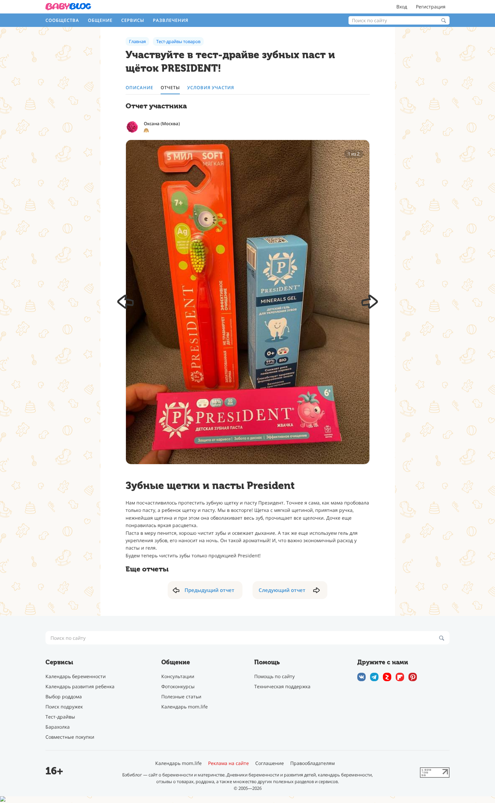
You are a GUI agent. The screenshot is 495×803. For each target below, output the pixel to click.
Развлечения (170, 20)
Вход (401, 6)
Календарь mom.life (184, 706)
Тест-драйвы (60, 716)
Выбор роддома (63, 696)
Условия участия (210, 88)
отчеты (170, 88)
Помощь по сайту (274, 676)
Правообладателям (312, 763)
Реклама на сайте (228, 763)
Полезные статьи (181, 696)
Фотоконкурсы (178, 686)
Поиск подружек (64, 706)
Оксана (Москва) (162, 123)
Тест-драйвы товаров (178, 41)
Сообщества (62, 20)
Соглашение (269, 763)
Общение (100, 20)
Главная (137, 41)
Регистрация (431, 6)
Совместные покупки (69, 737)
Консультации (177, 676)
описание (139, 88)
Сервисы (132, 20)
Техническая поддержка (282, 686)
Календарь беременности (75, 676)
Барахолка (57, 727)
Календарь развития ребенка (79, 686)
